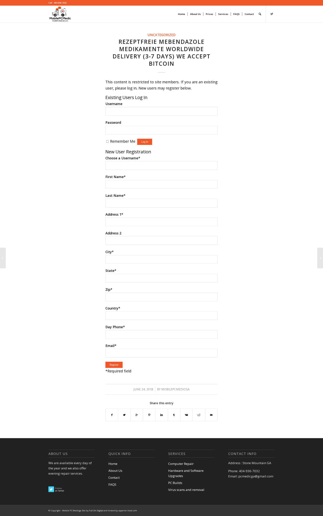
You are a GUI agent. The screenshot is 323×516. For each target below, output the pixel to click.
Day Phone (115, 327)
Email (110, 345)
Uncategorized (161, 35)
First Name (115, 176)
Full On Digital (96, 510)
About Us (115, 470)
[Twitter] (272, 14)
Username (113, 103)
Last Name (115, 195)
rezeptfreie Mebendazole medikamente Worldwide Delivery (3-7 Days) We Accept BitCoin (161, 52)
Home (112, 464)
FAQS (112, 484)
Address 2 (113, 233)
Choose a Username (122, 158)
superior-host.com (127, 510)
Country (112, 308)
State (110, 270)
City (109, 252)
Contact (114, 477)
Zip (108, 289)
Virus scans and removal (186, 490)
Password (113, 122)
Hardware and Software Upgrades (186, 473)
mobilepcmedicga (175, 389)
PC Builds (175, 483)
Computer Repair (181, 464)
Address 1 (114, 214)
